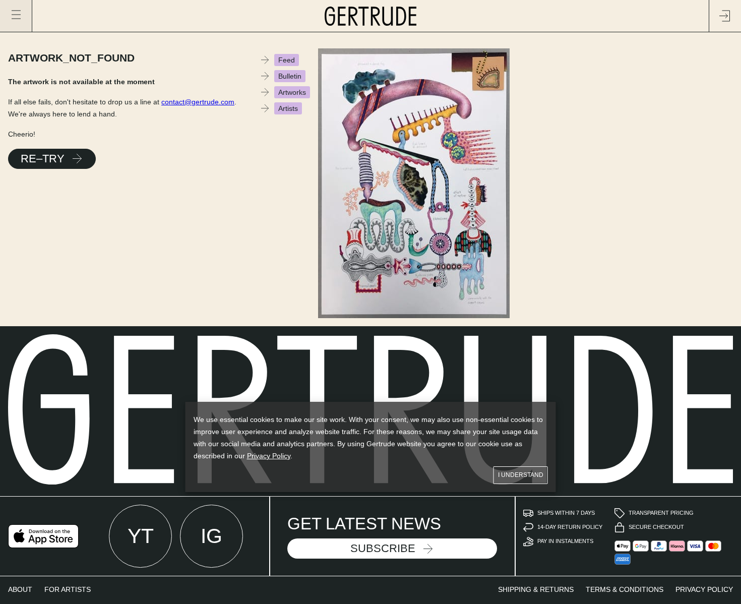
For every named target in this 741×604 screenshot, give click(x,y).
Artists (288, 108)
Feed (286, 60)
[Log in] (725, 16)
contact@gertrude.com (197, 102)
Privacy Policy (268, 456)
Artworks (292, 92)
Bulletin (289, 76)
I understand (520, 474)
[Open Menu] (16, 16)
